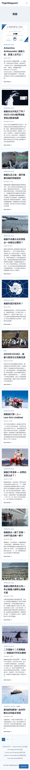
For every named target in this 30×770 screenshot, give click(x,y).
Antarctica (7, 44)
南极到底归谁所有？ (13, 303)
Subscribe (24, 766)
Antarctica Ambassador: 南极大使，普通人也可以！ (14, 51)
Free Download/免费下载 (15, 758)
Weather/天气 (7, 746)
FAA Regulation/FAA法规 (15, 749)
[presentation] (15, 33)
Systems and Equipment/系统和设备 (15, 755)
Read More (8, 81)
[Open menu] (26, 3)
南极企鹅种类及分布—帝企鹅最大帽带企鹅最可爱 (14, 589)
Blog (12, 44)
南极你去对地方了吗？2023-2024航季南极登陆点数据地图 (14, 114)
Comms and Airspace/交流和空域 (15, 752)
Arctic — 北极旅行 (15, 706)
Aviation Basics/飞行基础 (19, 746)
